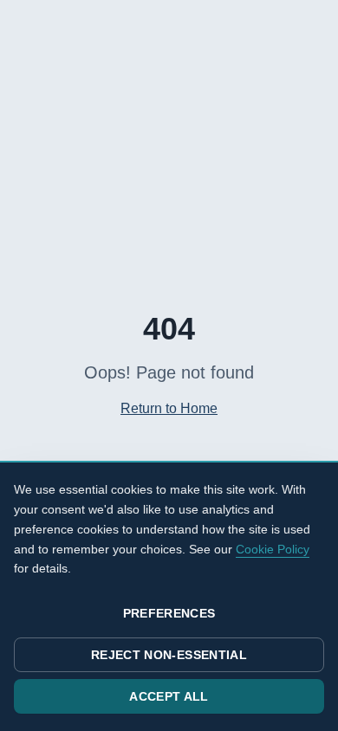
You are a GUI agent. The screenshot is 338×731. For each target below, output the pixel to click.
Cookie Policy (272, 549)
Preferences (169, 613)
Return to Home (169, 408)
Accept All (169, 696)
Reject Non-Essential (169, 655)
